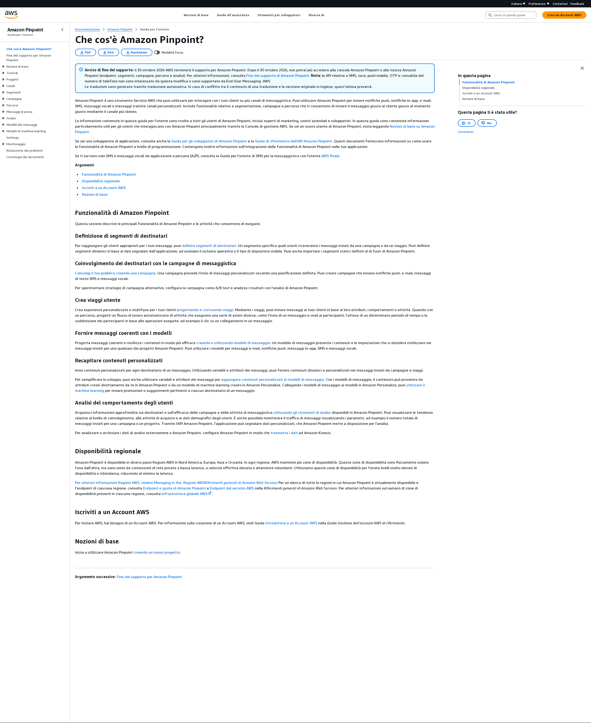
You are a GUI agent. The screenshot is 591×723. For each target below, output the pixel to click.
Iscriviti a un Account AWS (104, 187)
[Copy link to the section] (71, 212)
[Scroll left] (180, 15)
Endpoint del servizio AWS (232, 488)
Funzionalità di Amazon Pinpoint (109, 174)
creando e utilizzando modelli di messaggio (233, 342)
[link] (154, 29)
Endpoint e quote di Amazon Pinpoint (174, 488)
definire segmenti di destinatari (209, 245)
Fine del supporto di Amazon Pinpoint (277, 75)
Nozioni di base (95, 194)
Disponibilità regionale (101, 181)
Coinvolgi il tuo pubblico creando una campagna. (116, 273)
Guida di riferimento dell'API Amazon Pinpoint (293, 141)
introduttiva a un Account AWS (291, 523)
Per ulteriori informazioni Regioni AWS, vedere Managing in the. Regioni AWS (176, 482)
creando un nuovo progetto (157, 552)
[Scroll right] (328, 15)
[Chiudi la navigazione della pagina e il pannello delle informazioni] (582, 68)
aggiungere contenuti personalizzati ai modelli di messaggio (272, 379)
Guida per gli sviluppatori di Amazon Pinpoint (209, 141)
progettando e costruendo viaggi (205, 309)
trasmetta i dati (284, 432)
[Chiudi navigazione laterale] (62, 29)
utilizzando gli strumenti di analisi (302, 412)
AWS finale (330, 155)
